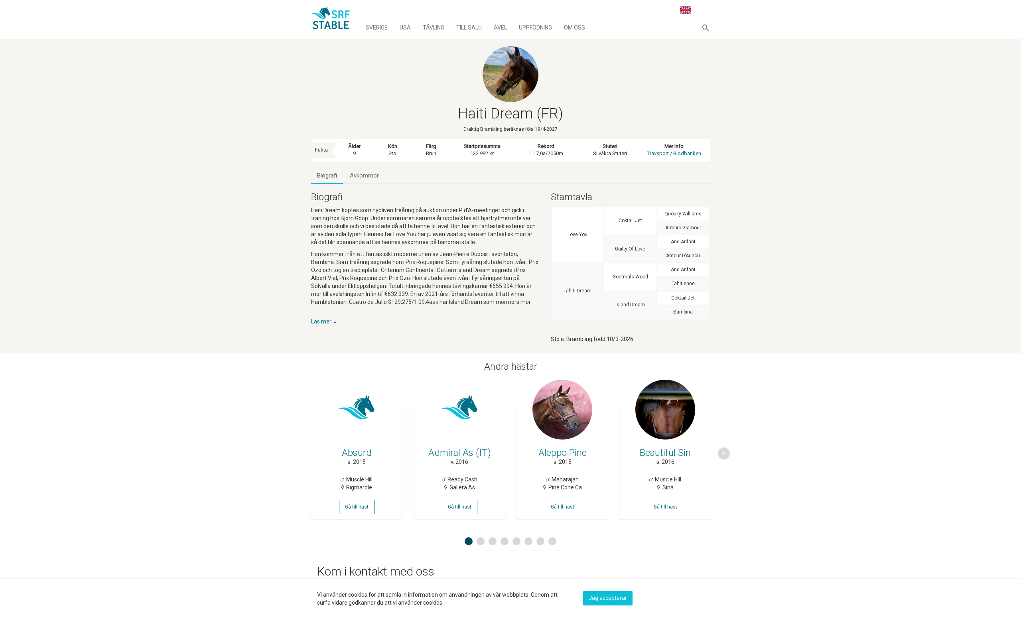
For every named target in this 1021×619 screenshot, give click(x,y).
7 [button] (540, 541)
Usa (405, 27)
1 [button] (468, 541)
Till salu (469, 27)
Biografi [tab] (327, 175)
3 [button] (492, 541)
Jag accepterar (608, 598)
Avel (500, 27)
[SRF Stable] (330, 19)
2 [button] (480, 541)
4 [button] (504, 541)
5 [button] (516, 541)
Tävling (433, 27)
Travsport (658, 153)
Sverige (377, 27)
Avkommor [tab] (364, 175)
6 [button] (528, 541)
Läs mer (322, 321)
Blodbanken (687, 153)
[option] (356, 453)
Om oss (574, 27)
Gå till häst (357, 507)
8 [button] (552, 541)
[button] (705, 27)
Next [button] (724, 453)
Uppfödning (535, 27)
